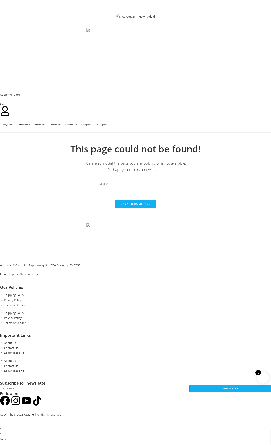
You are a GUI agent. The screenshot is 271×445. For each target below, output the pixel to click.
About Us (10, 343)
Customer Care (10, 94)
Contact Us (11, 348)
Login (3, 103)
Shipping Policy (14, 295)
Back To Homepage (135, 204)
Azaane (29, 414)
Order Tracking (14, 353)
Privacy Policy (13, 300)
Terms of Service (15, 305)
